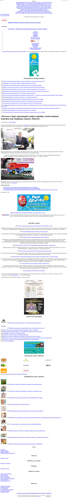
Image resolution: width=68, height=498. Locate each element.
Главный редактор (5, 487)
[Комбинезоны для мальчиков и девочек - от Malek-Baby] (34, 314)
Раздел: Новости (4, 475)
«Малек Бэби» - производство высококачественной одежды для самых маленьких (27, 28)
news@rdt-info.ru (14, 275)
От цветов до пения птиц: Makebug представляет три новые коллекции (25, 384)
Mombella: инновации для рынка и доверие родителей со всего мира (24, 22)
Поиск (49, 493)
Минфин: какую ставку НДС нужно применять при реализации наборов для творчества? (35, 245)
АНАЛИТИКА (35, 45)
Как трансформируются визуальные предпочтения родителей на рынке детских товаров (23, 99)
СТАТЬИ (35, 46)
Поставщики (35, 32)
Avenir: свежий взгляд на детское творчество (19, 404)
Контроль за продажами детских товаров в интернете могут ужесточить (19, 110)
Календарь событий (35, 38)
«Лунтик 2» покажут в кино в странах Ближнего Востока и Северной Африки (21, 339)
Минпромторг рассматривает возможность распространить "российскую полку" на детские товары (35, 256)
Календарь (40, 493)
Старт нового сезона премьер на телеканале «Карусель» (15, 334)
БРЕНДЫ (35, 36)
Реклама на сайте (4, 458)
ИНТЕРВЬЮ (35, 44)
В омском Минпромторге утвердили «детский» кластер (35, 231)
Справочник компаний (25, 493)
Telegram (8, 463)
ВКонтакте (3, 463)
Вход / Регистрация (5, 15)
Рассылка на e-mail (5, 14)
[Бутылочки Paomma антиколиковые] (34, 297)
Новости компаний (9, 340)
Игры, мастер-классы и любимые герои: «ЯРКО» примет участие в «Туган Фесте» (22, 336)
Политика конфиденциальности (8, 453)
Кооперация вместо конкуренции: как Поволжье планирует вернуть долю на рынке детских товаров (26, 91)
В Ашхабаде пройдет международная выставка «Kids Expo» (35, 237)
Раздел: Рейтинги (4, 479)
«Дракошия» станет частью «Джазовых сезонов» (14, 333)
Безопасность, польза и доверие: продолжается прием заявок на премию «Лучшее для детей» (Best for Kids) (27, 337)
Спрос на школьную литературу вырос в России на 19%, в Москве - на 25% (35, 225)
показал (26, 125)
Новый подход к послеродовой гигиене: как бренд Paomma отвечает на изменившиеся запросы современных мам (35, 417)
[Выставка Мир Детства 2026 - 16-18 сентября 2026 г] (34, 210)
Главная (35, 31)
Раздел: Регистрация (5, 477)
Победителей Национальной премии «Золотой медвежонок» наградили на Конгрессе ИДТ (24, 81)
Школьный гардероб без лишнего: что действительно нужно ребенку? (25, 322)
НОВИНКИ (35, 35)
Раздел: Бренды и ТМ (5, 480)
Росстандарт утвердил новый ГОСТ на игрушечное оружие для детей (35, 250)
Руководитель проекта (6, 486)
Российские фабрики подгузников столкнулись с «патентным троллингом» (20, 97)
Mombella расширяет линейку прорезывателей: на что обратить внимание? (26, 410)
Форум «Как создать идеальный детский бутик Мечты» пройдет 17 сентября (20, 329)
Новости (36, 493)
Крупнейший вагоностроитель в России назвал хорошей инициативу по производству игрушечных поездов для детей (30, 189)
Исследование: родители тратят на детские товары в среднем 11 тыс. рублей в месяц (22, 103)
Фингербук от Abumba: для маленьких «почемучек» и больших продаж (25, 391)
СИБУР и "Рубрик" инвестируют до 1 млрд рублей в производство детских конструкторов (24, 87)
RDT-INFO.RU (12, 122)
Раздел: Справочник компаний (7, 478)
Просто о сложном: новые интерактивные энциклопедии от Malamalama (25, 443)
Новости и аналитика (35, 37)
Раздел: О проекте (5, 476)
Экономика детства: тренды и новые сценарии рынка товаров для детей (19, 83)
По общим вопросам (5, 490)
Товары (35, 34)
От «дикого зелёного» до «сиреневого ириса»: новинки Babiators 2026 (25, 424)
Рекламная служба (5, 492)
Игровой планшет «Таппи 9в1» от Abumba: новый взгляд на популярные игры (27, 430)
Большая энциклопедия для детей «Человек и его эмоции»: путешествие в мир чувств (28, 437)
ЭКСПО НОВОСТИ (35, 49)
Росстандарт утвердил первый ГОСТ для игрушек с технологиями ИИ (19, 93)
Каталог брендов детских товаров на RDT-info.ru (16, 374)
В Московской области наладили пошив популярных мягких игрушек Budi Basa (22, 188)
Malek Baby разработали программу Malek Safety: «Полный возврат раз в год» (28, 212)
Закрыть (48, 496)
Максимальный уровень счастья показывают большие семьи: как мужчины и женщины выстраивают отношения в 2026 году (31, 108)
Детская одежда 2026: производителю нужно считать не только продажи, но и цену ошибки (24, 112)
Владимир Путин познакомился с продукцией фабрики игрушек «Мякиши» (21, 187)
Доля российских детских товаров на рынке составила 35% (35, 263)
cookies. (39, 496)
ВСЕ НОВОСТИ (35, 43)
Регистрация (45, 493)
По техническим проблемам (7, 489)
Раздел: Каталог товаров (6, 473)
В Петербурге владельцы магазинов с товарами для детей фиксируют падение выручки (23, 101)
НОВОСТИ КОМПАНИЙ (35, 48)
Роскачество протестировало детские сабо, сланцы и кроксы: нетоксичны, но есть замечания (24, 89)
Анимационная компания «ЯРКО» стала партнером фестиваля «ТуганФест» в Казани (22, 331)
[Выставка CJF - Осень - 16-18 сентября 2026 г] (34, 353)
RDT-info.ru (14, 182)
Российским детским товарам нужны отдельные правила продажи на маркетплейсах (22, 85)
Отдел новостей (4, 488)
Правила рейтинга (5, 451)
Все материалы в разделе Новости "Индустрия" (34, 270)
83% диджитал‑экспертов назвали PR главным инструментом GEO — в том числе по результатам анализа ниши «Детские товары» (33, 95)
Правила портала (4, 450)
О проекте (3, 449)
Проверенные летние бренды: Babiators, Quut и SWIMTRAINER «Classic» (26, 397)
